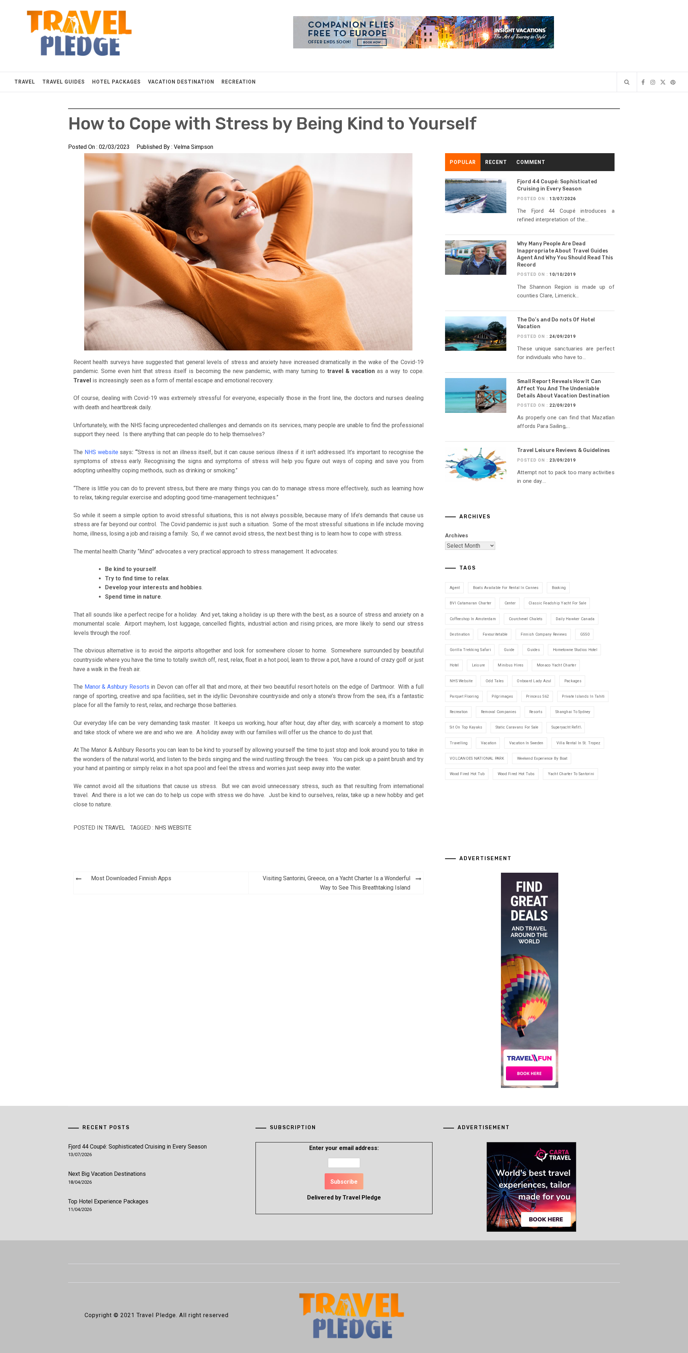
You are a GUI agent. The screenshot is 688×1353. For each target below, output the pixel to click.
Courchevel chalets (526, 619)
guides (533, 649)
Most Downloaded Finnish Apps (131, 878)
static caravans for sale (517, 727)
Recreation (238, 82)
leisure (478, 665)
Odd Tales (495, 681)
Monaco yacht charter (556, 665)
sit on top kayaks (466, 727)
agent (455, 587)
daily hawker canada (575, 619)
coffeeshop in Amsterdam (473, 619)
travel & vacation (350, 371)
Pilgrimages (502, 696)
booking (559, 587)
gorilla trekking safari (470, 649)
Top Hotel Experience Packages (108, 1201)
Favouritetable (495, 634)
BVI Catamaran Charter (470, 603)
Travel (24, 82)
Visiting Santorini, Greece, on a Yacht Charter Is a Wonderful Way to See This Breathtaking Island (336, 883)
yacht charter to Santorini (571, 774)
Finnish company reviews (544, 634)
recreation (459, 712)
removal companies (498, 712)
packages (573, 681)
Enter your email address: (344, 1173)
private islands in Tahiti (583, 696)
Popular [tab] (463, 162)
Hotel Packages (116, 82)
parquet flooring (464, 696)
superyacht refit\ (566, 727)
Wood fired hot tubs (516, 774)
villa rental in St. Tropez (578, 743)
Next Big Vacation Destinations (107, 1173)
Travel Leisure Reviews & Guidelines (563, 450)
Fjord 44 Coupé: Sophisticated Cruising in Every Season (137, 1146)
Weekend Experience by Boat (542, 758)
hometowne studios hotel (575, 649)
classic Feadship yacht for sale (557, 603)
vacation (488, 743)
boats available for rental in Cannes (506, 587)
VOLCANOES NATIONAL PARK (477, 758)
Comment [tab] (530, 162)
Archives (456, 535)
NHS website (173, 827)
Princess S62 (537, 696)
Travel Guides (63, 82)
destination (460, 634)
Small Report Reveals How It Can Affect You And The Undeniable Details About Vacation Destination (563, 388)
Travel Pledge (362, 1197)
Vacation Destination (181, 82)
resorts (536, 712)
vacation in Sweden (526, 743)
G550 (585, 634)
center (510, 603)
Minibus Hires (511, 665)
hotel (454, 665)
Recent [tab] (496, 162)
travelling (459, 743)
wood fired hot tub (467, 774)
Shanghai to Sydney (573, 712)
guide (509, 649)
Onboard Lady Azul (534, 681)
